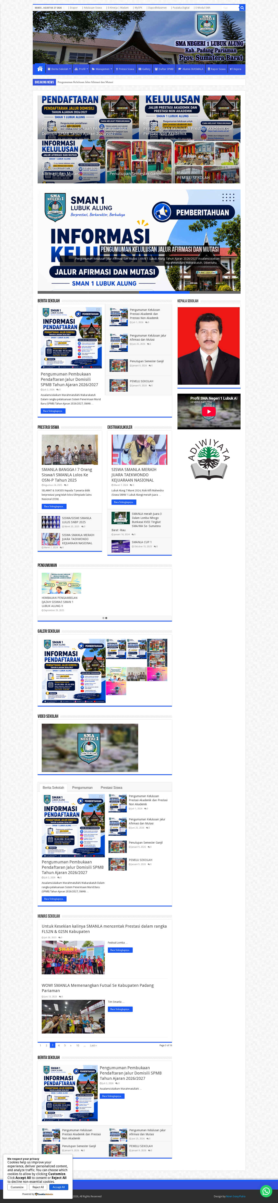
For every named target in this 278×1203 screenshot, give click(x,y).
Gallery (146, 69)
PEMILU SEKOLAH (193, 177)
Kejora (237, 69)
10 (77, 1045)
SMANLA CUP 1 (142, 542)
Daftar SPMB (166, 69)
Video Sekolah (48, 716)
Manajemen (102, 69)
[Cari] (242, 8)
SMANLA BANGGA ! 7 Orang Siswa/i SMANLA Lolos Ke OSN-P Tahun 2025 (67, 475)
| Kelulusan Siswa (92, 7)
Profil (82, 69)
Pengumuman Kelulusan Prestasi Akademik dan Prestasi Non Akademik (145, 314)
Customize (17, 1187)
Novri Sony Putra (235, 1196)
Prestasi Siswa (48, 427)
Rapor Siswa (218, 69)
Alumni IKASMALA (193, 69)
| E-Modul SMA (202, 7)
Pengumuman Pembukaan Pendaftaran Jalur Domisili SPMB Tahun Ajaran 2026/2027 (69, 379)
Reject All (38, 1187)
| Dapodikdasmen (156, 7)
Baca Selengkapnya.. (53, 411)
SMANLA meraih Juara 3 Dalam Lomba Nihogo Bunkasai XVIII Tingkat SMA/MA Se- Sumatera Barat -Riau (137, 522)
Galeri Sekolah (49, 631)
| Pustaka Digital (180, 7)
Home (40, 68)
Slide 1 (63, 292)
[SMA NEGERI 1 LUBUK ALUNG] (139, 37)
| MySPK (137, 7)
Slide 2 (113, 292)
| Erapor (73, 7)
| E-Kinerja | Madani (117, 7)
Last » (93, 1045)
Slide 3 (164, 292)
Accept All (59, 1187)
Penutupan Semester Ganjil (72, 82)
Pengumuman (47, 565)
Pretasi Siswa (126, 69)
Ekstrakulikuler (119, 427)
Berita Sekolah (59, 69)
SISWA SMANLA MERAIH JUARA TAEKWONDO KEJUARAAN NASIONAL (78, 539)
